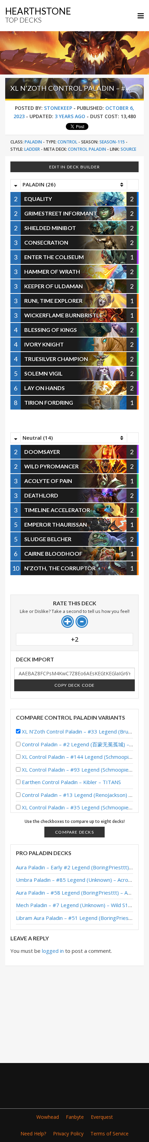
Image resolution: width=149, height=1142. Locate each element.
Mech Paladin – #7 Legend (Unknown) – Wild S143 (75, 905)
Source (128, 149)
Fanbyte (75, 1117)
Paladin (33, 142)
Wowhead (47, 1117)
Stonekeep (58, 108)
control (67, 142)
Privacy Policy (68, 1133)
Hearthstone (38, 15)
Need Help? (33, 1133)
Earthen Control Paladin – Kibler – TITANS (71, 782)
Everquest (102, 1117)
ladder (32, 149)
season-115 (112, 142)
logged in (53, 950)
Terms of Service (109, 1133)
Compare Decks (74, 832)
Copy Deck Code (74, 685)
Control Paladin (87, 149)
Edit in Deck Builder (74, 166)
